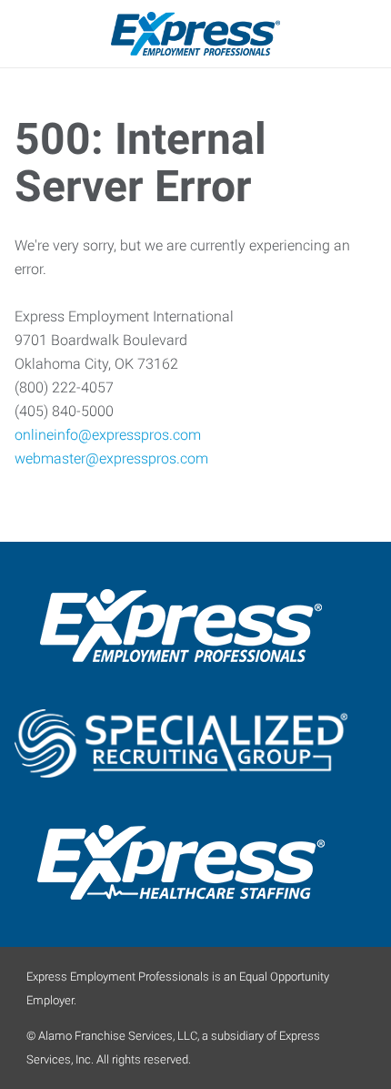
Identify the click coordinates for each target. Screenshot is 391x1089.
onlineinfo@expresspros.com (108, 434)
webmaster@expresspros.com (111, 458)
